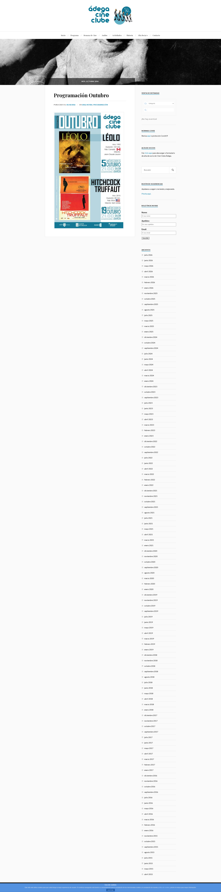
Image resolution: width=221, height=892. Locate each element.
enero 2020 (148, 589)
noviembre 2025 (150, 293)
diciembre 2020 (150, 551)
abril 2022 (148, 469)
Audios (104, 35)
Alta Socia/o (143, 35)
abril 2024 (148, 370)
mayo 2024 (148, 364)
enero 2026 (148, 288)
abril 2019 (148, 633)
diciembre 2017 (150, 715)
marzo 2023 (149, 425)
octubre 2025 (149, 299)
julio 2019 (148, 617)
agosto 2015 (149, 852)
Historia (130, 35)
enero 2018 (148, 710)
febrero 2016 (149, 825)
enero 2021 (148, 545)
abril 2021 (148, 534)
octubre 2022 (149, 447)
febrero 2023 (149, 430)
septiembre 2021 (151, 507)
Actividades (117, 35)
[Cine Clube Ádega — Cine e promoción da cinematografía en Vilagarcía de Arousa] (110, 15)
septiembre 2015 (151, 847)
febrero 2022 (149, 480)
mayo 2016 (148, 808)
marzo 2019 (149, 638)
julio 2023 (148, 403)
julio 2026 (148, 255)
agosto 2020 (149, 573)
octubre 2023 (149, 392)
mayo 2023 (148, 414)
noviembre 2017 (150, 721)
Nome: (144, 212)
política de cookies (164, 887)
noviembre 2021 (150, 496)
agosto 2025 (149, 310)
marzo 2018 (149, 704)
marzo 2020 (149, 578)
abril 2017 (148, 753)
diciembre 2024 (150, 337)
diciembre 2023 (150, 386)
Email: (144, 229)
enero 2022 (148, 485)
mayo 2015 (148, 869)
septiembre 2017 (151, 732)
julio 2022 (148, 458)
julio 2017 (148, 737)
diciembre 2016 (150, 775)
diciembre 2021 (150, 490)
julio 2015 (148, 858)
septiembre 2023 (151, 397)
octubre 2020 (149, 562)
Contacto (156, 35)
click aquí (148, 153)
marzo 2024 (149, 375)
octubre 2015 (149, 841)
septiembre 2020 (151, 567)
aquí (149, 136)
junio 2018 (148, 688)
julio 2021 (148, 518)
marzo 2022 (149, 474)
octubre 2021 (149, 501)
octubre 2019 (149, 606)
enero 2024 (148, 381)
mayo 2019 (148, 627)
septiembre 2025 (151, 304)
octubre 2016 (149, 786)
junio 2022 (148, 463)
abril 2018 (148, 699)
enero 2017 (148, 770)
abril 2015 (148, 874)
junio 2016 (148, 803)
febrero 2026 (149, 282)
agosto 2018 (149, 677)
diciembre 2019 (150, 595)
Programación (100, 105)
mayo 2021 (148, 529)
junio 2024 (148, 359)
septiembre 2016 (151, 792)
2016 (84, 105)
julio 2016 (148, 797)
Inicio (63, 35)
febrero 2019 (149, 644)
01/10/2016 (71, 105)
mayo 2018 (148, 693)
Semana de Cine (90, 35)
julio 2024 (148, 353)
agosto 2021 (149, 512)
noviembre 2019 (150, 600)
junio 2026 (148, 260)
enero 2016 (148, 830)
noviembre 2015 (150, 836)
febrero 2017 (149, 765)
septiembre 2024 (151, 348)
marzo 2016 (149, 819)
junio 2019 (148, 622)
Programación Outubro (81, 95)
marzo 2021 (149, 540)
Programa (75, 35)
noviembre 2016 (150, 781)
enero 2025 (148, 331)
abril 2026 (148, 271)
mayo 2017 (148, 748)
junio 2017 (148, 743)
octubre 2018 (149, 666)
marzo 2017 (149, 759)
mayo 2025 (148, 321)
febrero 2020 (149, 584)
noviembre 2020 (150, 556)
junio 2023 (148, 408)
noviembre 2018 (150, 660)
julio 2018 (148, 682)
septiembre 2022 (151, 452)
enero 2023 (148, 436)
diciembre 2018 (150, 655)
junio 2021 (148, 523)
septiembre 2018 (151, 671)
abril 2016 (148, 814)
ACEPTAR (110, 890)
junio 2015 (148, 863)
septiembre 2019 (151, 611)
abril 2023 (148, 419)
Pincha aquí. (146, 194)
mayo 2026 (148, 266)
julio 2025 (148, 315)
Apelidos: (146, 221)
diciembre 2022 (150, 441)
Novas (90, 105)
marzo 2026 (149, 277)
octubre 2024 (149, 343)
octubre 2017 (149, 726)
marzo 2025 (149, 326)
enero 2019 (148, 649)
